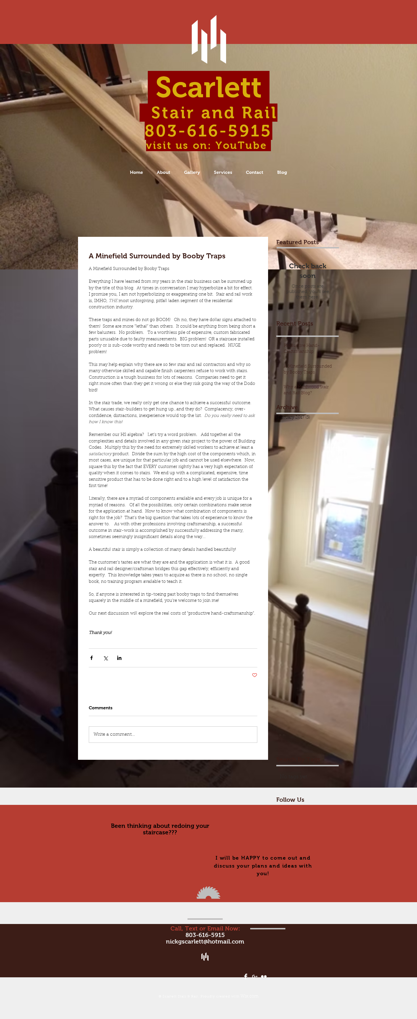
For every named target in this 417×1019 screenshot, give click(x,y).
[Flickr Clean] (264, 976)
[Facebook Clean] (245, 976)
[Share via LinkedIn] (119, 658)
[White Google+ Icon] (255, 976)
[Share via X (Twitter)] (105, 658)
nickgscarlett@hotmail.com (205, 941)
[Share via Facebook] (91, 658)
